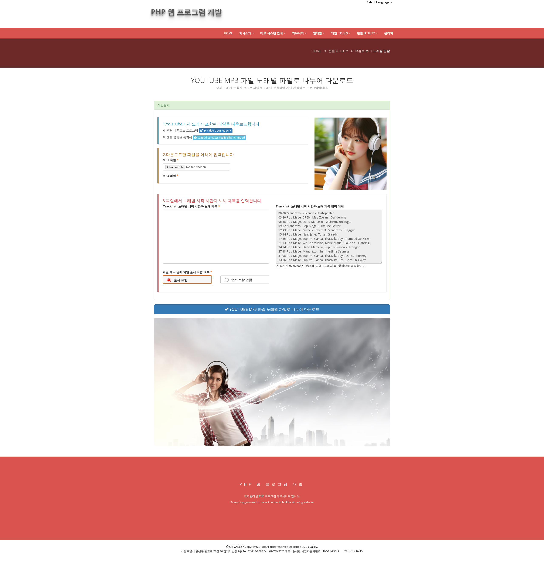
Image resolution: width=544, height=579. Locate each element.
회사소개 (245, 33)
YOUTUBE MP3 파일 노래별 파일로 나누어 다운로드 (273, 309)
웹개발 (318, 33)
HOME (228, 33)
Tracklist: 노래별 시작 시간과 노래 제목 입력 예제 (310, 206)
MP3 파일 (170, 160)
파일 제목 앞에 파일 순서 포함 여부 (187, 272)
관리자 (388, 33)
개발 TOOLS (340, 33)
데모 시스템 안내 (272, 33)
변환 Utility (366, 33)
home (317, 51)
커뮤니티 (298, 33)
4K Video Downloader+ (217, 130)
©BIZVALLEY (235, 547)
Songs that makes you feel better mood (221, 137)
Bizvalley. (312, 547)
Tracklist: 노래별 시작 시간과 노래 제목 (191, 206)
